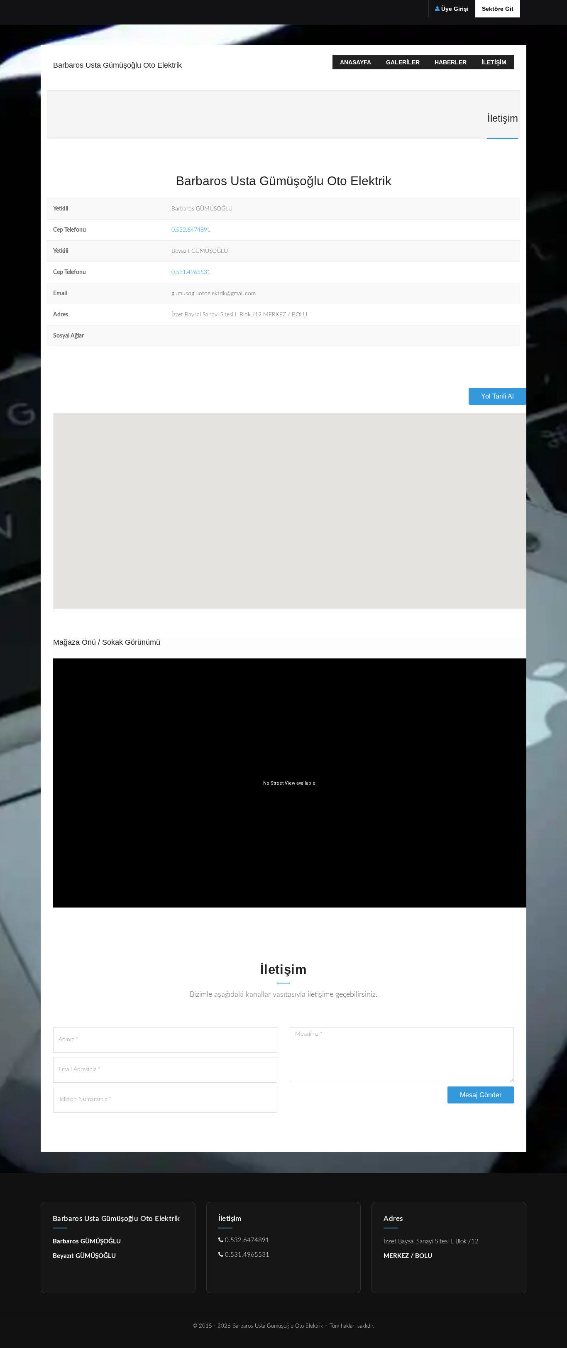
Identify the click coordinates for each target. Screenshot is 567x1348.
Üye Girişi (455, 8)
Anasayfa (355, 62)
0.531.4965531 (190, 272)
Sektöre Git (497, 8)
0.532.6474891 (190, 230)
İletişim (493, 62)
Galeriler (403, 62)
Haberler (451, 62)
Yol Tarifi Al (497, 396)
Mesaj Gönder (480, 1094)
